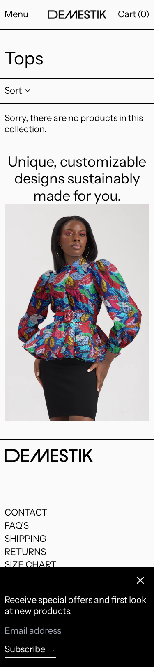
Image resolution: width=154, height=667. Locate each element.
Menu (16, 14)
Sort (13, 90)
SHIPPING (25, 538)
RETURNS (25, 551)
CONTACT (26, 512)
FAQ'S (17, 525)
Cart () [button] (133, 14)
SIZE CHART (30, 564)
